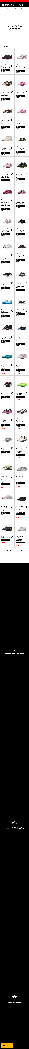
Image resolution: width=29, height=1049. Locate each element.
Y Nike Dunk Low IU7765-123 (7, 445)
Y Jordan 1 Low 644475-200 (7, 116)
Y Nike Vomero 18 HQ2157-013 (7, 61)
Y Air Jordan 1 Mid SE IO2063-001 (7, 143)
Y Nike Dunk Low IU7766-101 (7, 505)
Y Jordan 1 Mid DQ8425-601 (7, 224)
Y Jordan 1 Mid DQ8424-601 (7, 170)
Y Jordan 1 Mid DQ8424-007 (7, 389)
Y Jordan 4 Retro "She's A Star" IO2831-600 (7, 197)
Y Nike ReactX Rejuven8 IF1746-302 (7, 361)
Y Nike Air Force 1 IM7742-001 (7, 534)
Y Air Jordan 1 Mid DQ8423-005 (7, 333)
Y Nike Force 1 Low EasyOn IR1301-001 (7, 279)
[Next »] (21, 550)
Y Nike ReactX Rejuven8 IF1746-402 (7, 306)
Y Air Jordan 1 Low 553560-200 (7, 88)
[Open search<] (20, 5)
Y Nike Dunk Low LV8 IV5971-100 (7, 475)
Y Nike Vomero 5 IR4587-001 (7, 251)
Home (2, 8)
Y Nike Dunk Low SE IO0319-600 (7, 416)
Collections (8, 8)
